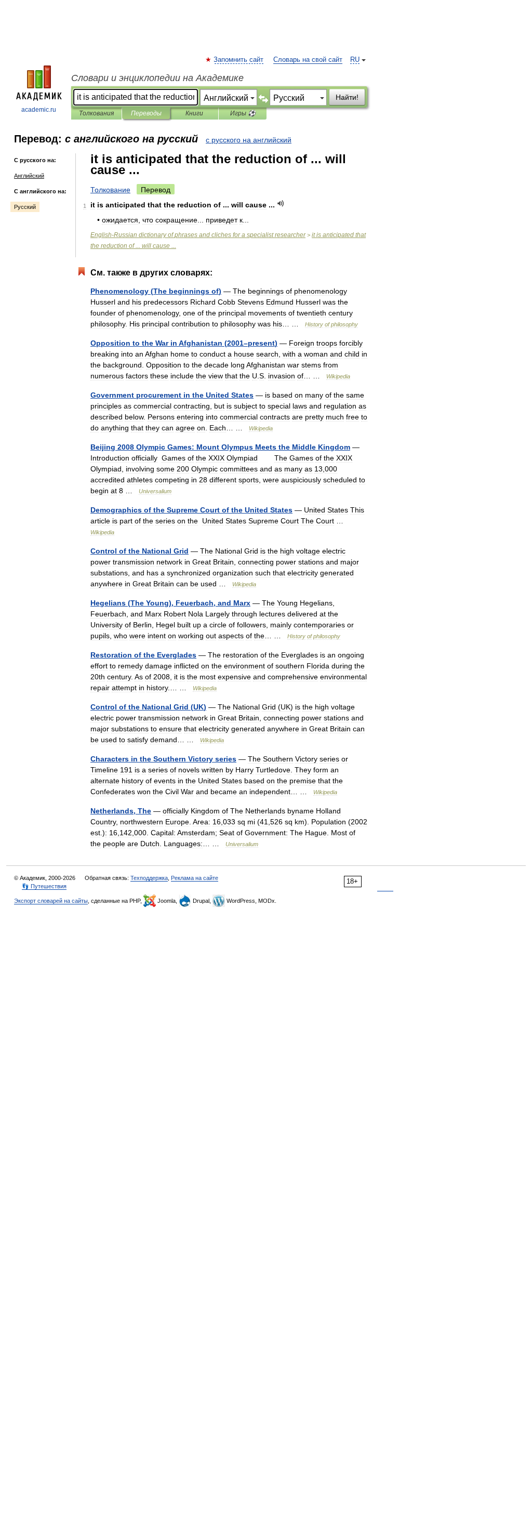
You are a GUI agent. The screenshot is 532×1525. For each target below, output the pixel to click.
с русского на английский (248, 140)
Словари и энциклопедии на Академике (157, 78)
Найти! (347, 97)
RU (355, 59)
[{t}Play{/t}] (281, 203)
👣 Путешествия (44, 886)
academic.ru (38, 109)
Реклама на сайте (194, 878)
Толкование (110, 190)
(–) (183, 343)
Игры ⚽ (243, 113)
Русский (25, 207)
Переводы (146, 113)
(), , (170, 603)
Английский (29, 176)
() (155, 291)
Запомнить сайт (239, 59)
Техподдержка (149, 878)
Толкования (96, 113)
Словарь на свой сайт (307, 59)
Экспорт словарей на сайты (51, 901)
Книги (194, 113)
